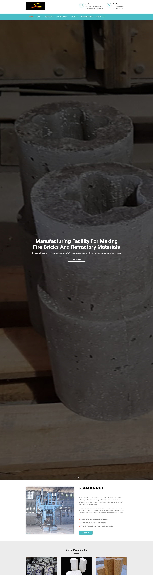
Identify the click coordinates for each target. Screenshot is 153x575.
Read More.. (119, 258)
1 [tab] (74, 477)
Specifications (61, 17)
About (39, 17)
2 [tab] (76, 477)
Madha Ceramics (87, 17)
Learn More (85, 532)
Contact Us (100, 17)
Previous (3, 250)
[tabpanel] (76, 250)
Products (48, 17)
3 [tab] (79, 477)
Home (31, 17)
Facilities (74, 17)
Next (150, 250)
